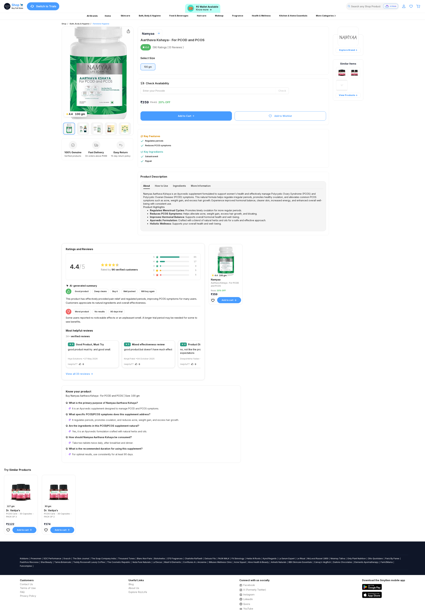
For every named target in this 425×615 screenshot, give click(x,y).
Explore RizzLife (137, 592)
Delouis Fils (210, 558)
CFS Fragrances (175, 558)
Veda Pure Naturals (141, 562)
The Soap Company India (103, 558)
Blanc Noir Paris (144, 558)
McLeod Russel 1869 (317, 558)
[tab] (146, 186)
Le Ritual (301, 558)
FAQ (22, 592)
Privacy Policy (28, 595)
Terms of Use (28, 588)
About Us (133, 588)
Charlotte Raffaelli (193, 558)
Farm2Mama (387, 562)
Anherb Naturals (278, 562)
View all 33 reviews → (79, 373)
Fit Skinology (238, 558)
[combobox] (372, 6)
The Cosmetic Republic (118, 562)
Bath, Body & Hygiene (79, 24)
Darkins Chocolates (342, 562)
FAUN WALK (223, 558)
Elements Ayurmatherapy (366, 562)
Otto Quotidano (375, 558)
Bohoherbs (159, 558)
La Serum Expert (287, 558)
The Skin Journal (81, 558)
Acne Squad (240, 562)
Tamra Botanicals (62, 562)
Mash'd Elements (172, 562)
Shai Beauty (46, 562)
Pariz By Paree (392, 558)
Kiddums (24, 558)
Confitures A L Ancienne (195, 562)
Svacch (67, 558)
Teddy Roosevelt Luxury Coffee (89, 562)
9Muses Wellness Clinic (220, 562)
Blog (131, 584)
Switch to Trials (46, 6)
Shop (64, 24)
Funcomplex (26, 566)
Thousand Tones (126, 558)
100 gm (148, 66)
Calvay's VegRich (322, 562)
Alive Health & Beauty (258, 562)
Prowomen (36, 558)
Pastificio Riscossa (29, 562)
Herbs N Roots (253, 558)
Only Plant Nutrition (356, 558)
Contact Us (26, 584)
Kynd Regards (270, 558)
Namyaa (148, 33)
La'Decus (157, 562)
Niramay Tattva (338, 558)
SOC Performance (52, 558)
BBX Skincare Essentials (300, 562)
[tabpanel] (233, 208)
